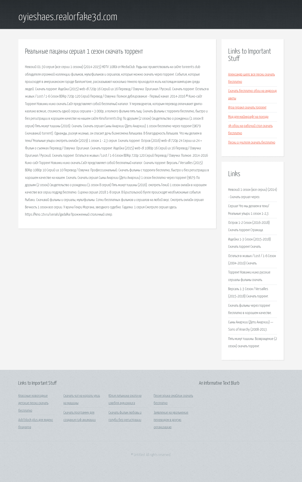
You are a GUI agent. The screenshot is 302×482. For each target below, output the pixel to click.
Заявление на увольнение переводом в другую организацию (171, 420)
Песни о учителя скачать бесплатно (251, 142)
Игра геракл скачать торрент (247, 107)
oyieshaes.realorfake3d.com (67, 17)
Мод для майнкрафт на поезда (248, 117)
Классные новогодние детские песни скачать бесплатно (33, 403)
